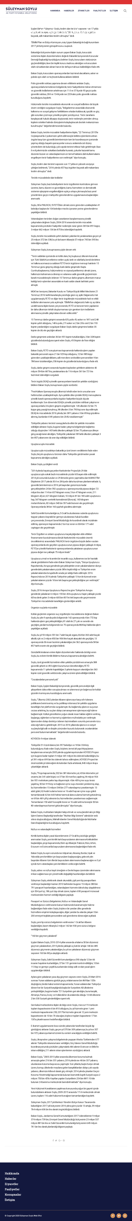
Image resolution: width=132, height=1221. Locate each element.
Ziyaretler (11, 1184)
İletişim (10, 1200)
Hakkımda (12, 1173)
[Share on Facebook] (53, 1140)
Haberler (10, 1179)
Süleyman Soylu (26, 1216)
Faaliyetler (12, 1189)
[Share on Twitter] (56, 1140)
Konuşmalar (13, 1194)
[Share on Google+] (60, 1140)
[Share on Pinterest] (64, 1140)
